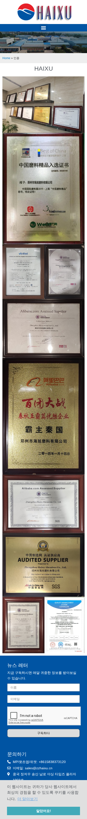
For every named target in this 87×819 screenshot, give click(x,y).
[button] (44, 27)
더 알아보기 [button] (27, 799)
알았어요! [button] (43, 811)
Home (6, 58)
